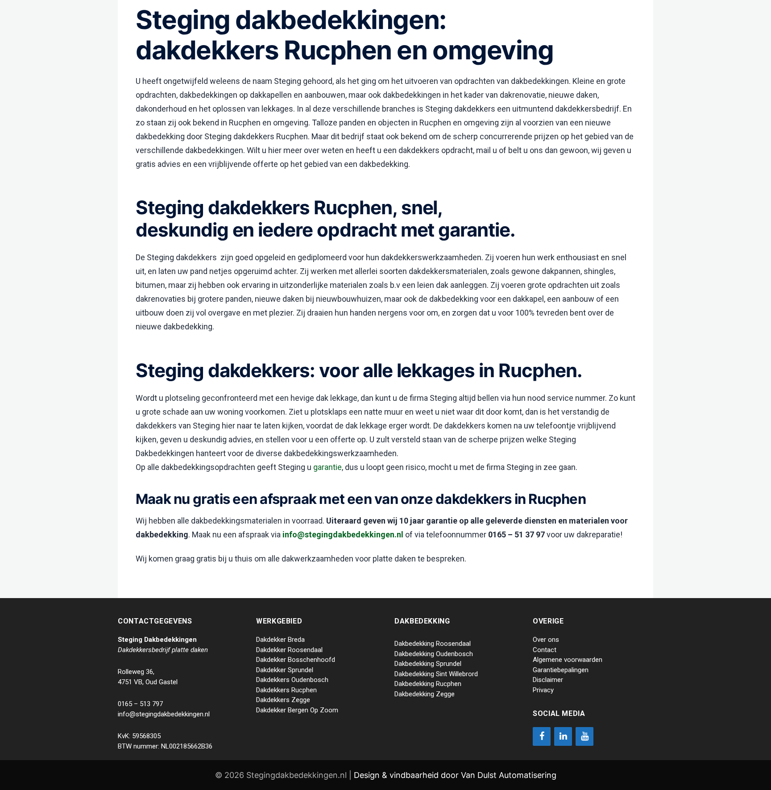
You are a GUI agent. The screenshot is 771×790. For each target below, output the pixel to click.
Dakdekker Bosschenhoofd (295, 660)
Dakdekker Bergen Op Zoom (297, 710)
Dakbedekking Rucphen (427, 684)
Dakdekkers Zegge (283, 700)
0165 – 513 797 (140, 704)
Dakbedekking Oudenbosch (433, 654)
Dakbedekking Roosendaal (432, 644)
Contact (544, 650)
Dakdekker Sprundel (284, 670)
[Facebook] (542, 736)
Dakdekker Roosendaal (289, 650)
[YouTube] (584, 736)
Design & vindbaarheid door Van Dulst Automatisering (455, 775)
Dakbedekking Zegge (424, 694)
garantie (327, 467)
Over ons (546, 640)
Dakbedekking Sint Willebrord (436, 674)
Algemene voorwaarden (567, 660)
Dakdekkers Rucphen (286, 690)
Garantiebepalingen (561, 670)
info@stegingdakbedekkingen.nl (342, 534)
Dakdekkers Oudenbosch (292, 680)
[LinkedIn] (563, 736)
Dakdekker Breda (280, 640)
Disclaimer (548, 680)
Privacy (543, 690)
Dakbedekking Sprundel (427, 664)
